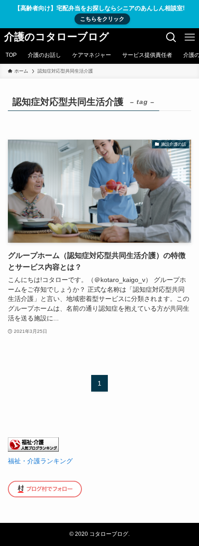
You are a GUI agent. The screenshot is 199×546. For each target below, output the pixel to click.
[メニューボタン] (189, 37)
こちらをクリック (102, 19)
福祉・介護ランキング (40, 461)
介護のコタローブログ (56, 37)
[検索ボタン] (171, 37)
